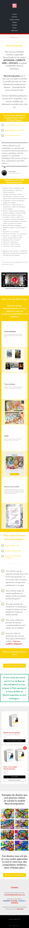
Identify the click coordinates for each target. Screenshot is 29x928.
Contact (14, 27)
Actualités (14, 25)
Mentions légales (13, 919)
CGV (19, 919)
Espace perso (14, 30)
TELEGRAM (14, 903)
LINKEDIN (21, 901)
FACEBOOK (6, 901)
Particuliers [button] (14, 17)
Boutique (14, 22)
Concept (14, 14)
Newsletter (20, 909)
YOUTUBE (14, 901)
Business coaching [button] (14, 19)
